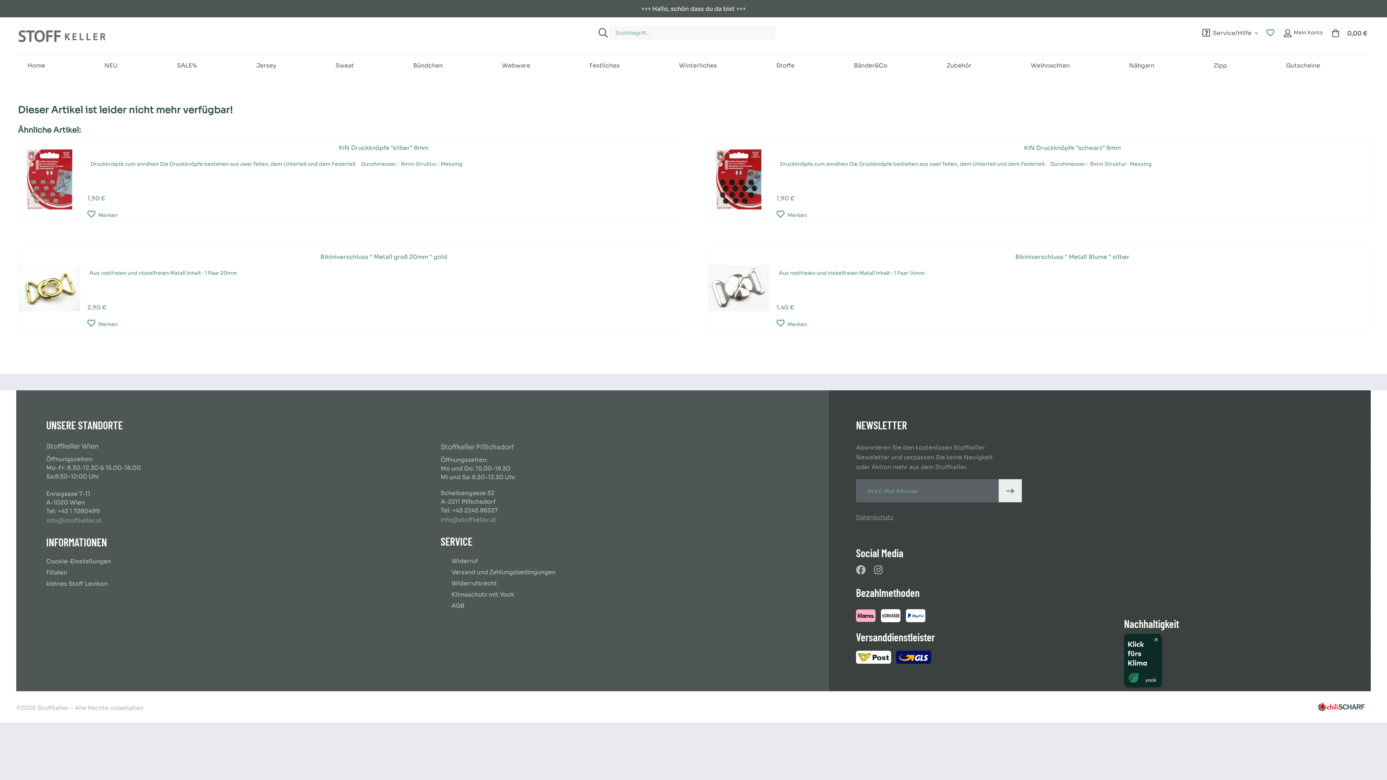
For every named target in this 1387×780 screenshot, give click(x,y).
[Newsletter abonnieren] (1010, 490)
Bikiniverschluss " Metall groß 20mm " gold (383, 257)
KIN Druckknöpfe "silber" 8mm (383, 148)
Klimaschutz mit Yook (482, 594)
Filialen (56, 572)
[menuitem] (806, 29)
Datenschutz (874, 517)
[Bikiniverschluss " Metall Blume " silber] (738, 288)
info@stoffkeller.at (74, 520)
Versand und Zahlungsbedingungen (503, 572)
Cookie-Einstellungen (78, 561)
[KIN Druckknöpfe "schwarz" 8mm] (738, 179)
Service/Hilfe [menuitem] (1232, 32)
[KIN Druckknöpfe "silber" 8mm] (49, 179)
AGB (458, 606)
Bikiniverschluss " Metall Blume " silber (1072, 257)
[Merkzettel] (1270, 33)
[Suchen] (602, 33)
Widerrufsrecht (474, 583)
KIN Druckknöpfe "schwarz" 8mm (1072, 148)
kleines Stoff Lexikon (77, 584)
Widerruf (464, 561)
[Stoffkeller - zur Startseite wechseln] (62, 36)
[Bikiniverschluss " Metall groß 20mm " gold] (49, 288)
